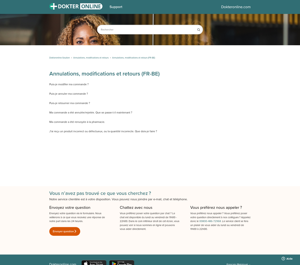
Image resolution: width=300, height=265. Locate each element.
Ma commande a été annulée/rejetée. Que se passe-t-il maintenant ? (90, 112)
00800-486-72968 (210, 221)
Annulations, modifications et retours (91, 57)
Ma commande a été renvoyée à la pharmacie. (77, 122)
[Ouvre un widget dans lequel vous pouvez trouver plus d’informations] (287, 259)
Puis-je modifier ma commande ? (69, 84)
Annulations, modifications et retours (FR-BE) (133, 57)
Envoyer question (63, 231)
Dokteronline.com (236, 7)
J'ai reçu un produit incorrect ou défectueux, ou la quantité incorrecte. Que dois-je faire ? (103, 131)
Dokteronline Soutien (59, 57)
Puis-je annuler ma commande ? (68, 94)
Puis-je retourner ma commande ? (69, 103)
